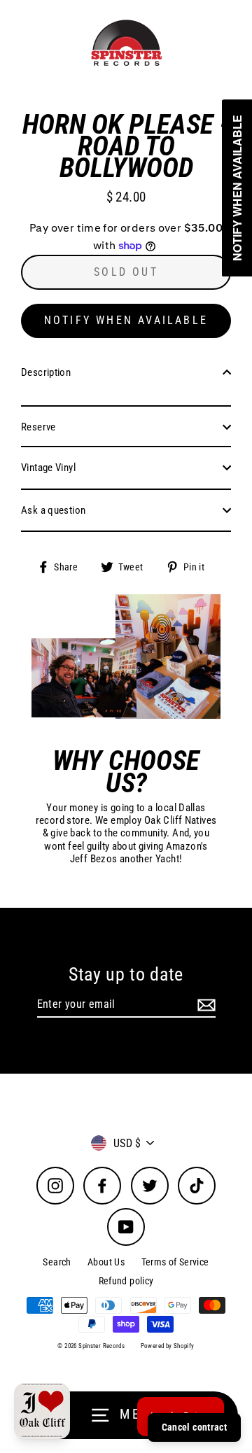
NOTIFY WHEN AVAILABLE (126, 320)
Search (57, 1262)
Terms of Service (175, 1262)
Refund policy (126, 1280)
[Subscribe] (204, 1005)
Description (46, 372)
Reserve (38, 427)
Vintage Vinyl (48, 467)
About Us (106, 1262)
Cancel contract (194, 1427)
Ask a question (53, 510)
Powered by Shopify (168, 1345)
